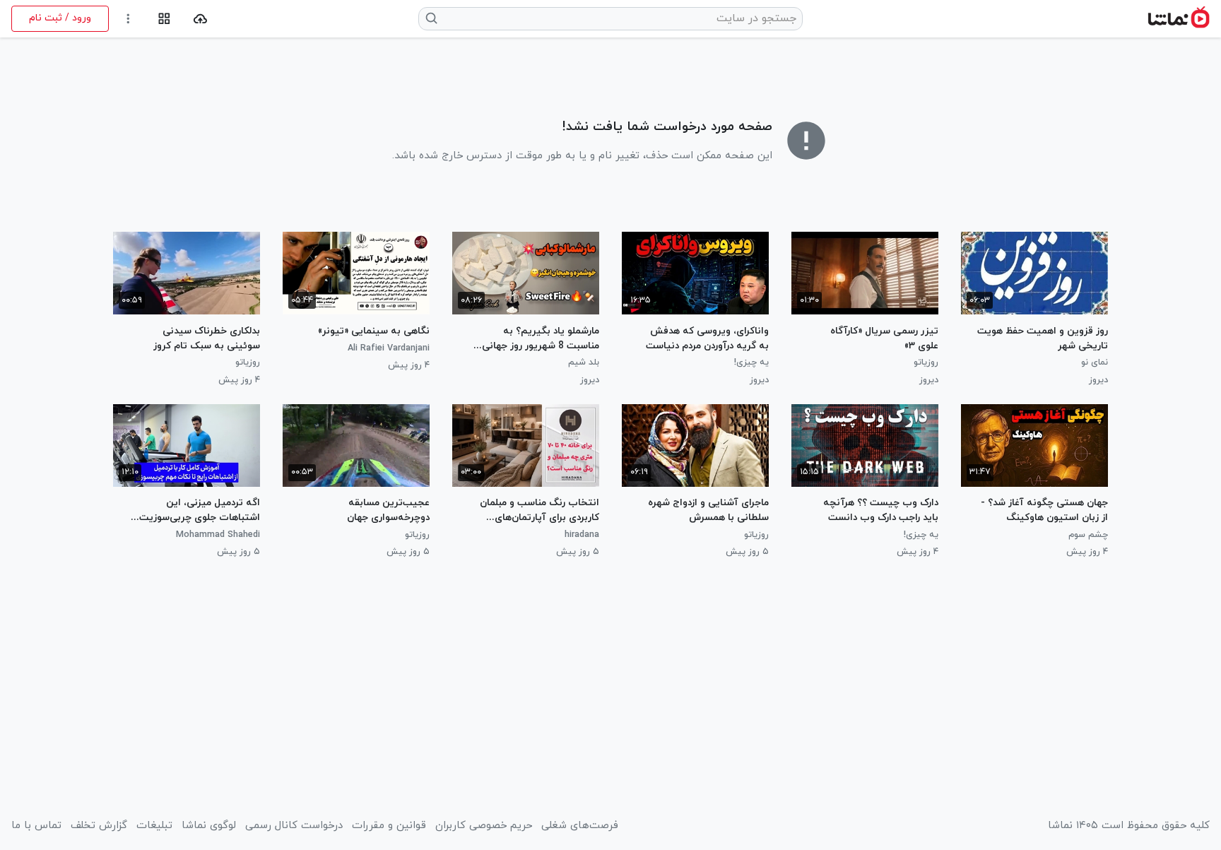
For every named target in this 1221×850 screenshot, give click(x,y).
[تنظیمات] (128, 18)
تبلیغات (154, 826)
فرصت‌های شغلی (579, 826)
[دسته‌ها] (164, 18)
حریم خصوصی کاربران (483, 826)
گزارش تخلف (99, 826)
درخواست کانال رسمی (294, 826)
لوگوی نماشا (209, 826)
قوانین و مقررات (389, 826)
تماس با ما (36, 826)
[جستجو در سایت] (432, 18)
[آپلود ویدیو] (200, 19)
